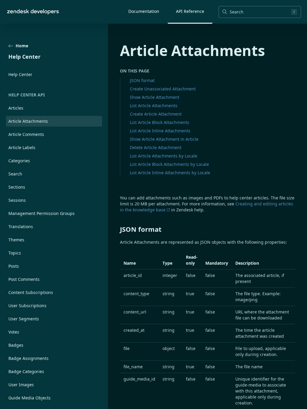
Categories (19, 160)
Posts (13, 266)
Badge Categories (26, 371)
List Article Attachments (153, 105)
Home (22, 46)
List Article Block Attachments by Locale (169, 164)
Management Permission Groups (41, 213)
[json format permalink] (117, 229)
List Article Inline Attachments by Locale (170, 172)
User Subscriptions (27, 305)
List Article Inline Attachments (160, 131)
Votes (13, 332)
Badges (15, 345)
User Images (21, 384)
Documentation (143, 11)
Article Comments (26, 134)
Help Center (20, 74)
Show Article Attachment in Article (164, 139)
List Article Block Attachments (159, 122)
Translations (20, 226)
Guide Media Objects (29, 398)
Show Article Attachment (154, 97)
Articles (15, 108)
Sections (16, 187)
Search (15, 174)
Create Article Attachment (156, 114)
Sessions (17, 200)
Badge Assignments (28, 358)
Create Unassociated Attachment (163, 89)
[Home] (33, 12)
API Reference (190, 11)
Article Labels (21, 147)
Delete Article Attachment (155, 147)
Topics (14, 253)
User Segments (23, 319)
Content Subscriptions (30, 292)
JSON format (142, 80)
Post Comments (24, 279)
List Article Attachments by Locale (163, 156)
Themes (16, 240)
